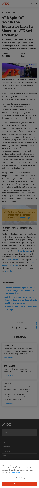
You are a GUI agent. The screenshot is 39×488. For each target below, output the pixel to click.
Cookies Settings (19, 478)
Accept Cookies (19, 484)
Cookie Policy (16, 472)
